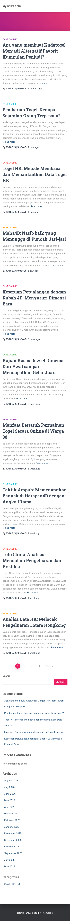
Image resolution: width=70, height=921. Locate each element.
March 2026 (10, 813)
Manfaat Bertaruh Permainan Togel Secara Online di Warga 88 (33, 431)
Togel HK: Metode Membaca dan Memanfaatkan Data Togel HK (35, 174)
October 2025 (11, 846)
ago (35, 88)
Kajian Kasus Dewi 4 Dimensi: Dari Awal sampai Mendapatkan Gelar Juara (33, 366)
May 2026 (9, 800)
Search (7, 675)
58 (39, 666)
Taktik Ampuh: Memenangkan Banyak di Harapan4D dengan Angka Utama (35, 496)
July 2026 (9, 787)
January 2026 (11, 826)
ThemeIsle (47, 912)
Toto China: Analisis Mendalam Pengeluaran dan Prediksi (32, 560)
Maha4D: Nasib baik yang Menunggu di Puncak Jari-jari (34, 732)
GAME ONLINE (10, 39)
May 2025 (9, 866)
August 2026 (11, 780)
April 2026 (9, 807)
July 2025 (9, 860)
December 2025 (13, 833)
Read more (42, 83)
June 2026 (10, 793)
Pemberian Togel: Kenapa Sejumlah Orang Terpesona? (34, 713)
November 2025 (13, 840)
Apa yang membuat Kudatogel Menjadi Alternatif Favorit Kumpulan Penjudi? (34, 51)
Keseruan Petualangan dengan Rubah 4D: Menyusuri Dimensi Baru (34, 298)
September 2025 (13, 853)
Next (48, 666)
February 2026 (12, 820)
